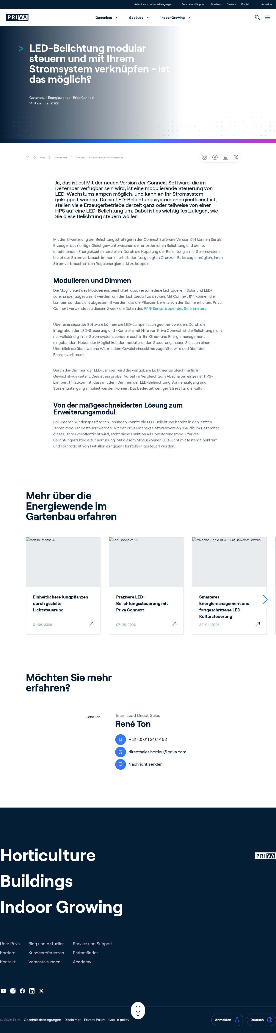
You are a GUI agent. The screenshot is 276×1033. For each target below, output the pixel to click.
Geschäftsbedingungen (42, 1020)
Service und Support (92, 943)
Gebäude (136, 17)
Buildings (36, 880)
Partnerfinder (85, 952)
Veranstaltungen (44, 961)
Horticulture (48, 855)
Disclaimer (72, 1020)
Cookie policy (118, 1020)
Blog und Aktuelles (46, 943)
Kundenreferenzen (46, 952)
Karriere (7, 952)
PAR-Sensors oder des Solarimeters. (175, 308)
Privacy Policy (94, 1020)
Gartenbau (104, 17)
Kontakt (8, 961)
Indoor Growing (172, 17)
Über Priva (10, 943)
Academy (82, 961)
